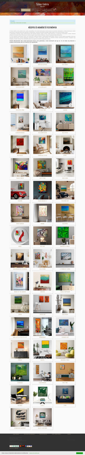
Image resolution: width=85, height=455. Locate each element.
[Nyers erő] (42, 303)
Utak (65, 405)
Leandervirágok (19, 133)
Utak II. (42, 405)
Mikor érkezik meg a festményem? (29, 434)
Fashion (20, 201)
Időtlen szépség (42, 64)
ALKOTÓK (33, 10)
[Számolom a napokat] (20, 417)
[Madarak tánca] (65, 349)
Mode (20, 246)
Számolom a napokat (20, 428)
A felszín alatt (42, 87)
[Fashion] (20, 190)
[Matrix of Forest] (65, 235)
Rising (42, 224)
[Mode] (20, 235)
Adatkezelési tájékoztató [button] (34, 453)
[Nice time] (65, 372)
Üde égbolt (65, 64)
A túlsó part (42, 110)
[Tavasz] (65, 76)
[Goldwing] (65, 212)
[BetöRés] (20, 394)
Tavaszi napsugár (65, 292)
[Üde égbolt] (65, 53)
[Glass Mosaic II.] (42, 190)
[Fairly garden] (20, 212)
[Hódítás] (42, 281)
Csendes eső (65, 337)
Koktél (42, 360)
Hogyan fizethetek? (16, 434)
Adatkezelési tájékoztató (43, 434)
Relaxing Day (65, 201)
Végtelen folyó (20, 87)
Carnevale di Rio (42, 155)
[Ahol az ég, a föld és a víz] (20, 326)
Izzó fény (19, 64)
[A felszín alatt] (42, 76)
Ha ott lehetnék (42, 428)
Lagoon (65, 110)
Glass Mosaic (42, 383)
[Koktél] (42, 349)
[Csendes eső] (65, 326)
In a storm (42, 269)
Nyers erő (42, 314)
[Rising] (42, 212)
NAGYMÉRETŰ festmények (15, 10)
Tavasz (65, 87)
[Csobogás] (20, 372)
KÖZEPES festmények (26, 10)
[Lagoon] (65, 99)
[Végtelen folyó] (20, 76)
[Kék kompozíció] (42, 122)
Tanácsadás (43, 10)
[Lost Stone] (42, 167)
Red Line (42, 246)
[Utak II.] (42, 394)
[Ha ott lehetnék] (42, 417)
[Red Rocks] (20, 144)
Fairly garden (20, 224)
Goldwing (65, 224)
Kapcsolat (38, 10)
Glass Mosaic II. (42, 201)
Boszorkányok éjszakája (20, 269)
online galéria (13, 0)
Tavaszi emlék (20, 178)
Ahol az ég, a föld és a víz (20, 337)
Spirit (65, 155)
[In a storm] (42, 258)
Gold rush (65, 314)
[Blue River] (65, 122)
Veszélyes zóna (20, 110)
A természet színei (65, 269)
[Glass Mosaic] (42, 372)
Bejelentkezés (12, 448)
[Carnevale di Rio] (42, 144)
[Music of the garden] (20, 281)
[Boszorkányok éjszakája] (20, 258)
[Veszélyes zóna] (20, 99)
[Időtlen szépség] (42, 53)
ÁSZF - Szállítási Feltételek (56, 434)
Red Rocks (20, 155)
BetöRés (20, 405)
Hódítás (42, 292)
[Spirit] (65, 144)
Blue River (65, 133)
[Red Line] (42, 235)
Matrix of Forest (65, 246)
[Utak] (65, 394)
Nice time (65, 383)
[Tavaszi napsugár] (65, 281)
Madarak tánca (65, 360)
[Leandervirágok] (20, 122)
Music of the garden (20, 292)
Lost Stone (42, 178)
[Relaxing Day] (65, 190)
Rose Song (65, 178)
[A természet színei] (65, 258)
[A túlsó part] (42, 99)
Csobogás (20, 383)
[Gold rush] (65, 303)
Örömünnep (42, 337)
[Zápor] (20, 303)
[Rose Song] (65, 167)
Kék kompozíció (42, 133)
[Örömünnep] (42, 326)
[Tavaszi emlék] (20, 167)
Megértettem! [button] (79, 453)
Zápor (20, 314)
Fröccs (20, 360)
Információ (49, 10)
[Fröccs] (20, 349)
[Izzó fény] (20, 53)
